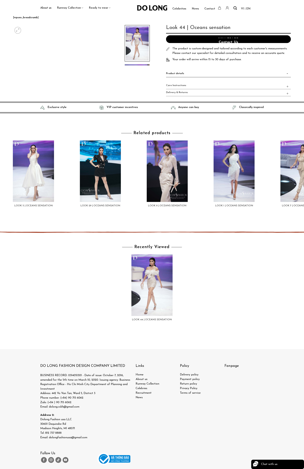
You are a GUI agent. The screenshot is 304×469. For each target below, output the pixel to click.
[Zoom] (17, 30)
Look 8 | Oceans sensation (167, 205)
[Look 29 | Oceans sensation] (100, 171)
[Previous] (3, 220)
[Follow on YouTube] (65, 460)
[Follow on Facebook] (44, 460)
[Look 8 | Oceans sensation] (167, 171)
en (248, 8)
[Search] (235, 8)
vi (242, 8)
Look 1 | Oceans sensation (234, 205)
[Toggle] (287, 74)
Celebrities (179, 8)
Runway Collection (69, 7)
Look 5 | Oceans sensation (33, 205)
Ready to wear (98, 7)
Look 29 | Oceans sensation (100, 205)
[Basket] (219, 8)
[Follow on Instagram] (51, 460)
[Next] (26, 28)
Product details (175, 73)
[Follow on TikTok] (58, 460)
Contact (209, 8)
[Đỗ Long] (152, 8)
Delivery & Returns (177, 92)
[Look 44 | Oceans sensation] (152, 285)
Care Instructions (176, 85)
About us (45, 7)
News (195, 8)
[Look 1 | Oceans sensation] (234, 171)
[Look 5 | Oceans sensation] (33, 171)
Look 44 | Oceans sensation (152, 319)
